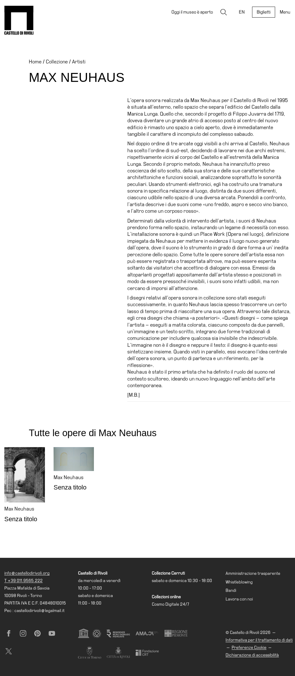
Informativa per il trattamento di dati (259, 640)
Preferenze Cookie (249, 647)
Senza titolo (20, 519)
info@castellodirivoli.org (27, 573)
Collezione (57, 61)
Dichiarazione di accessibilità (252, 655)
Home (35, 61)
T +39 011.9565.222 (23, 580)
